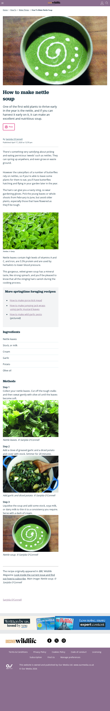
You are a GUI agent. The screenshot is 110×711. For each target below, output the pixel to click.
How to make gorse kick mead (26, 300)
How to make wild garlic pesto (26, 314)
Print (11, 127)
